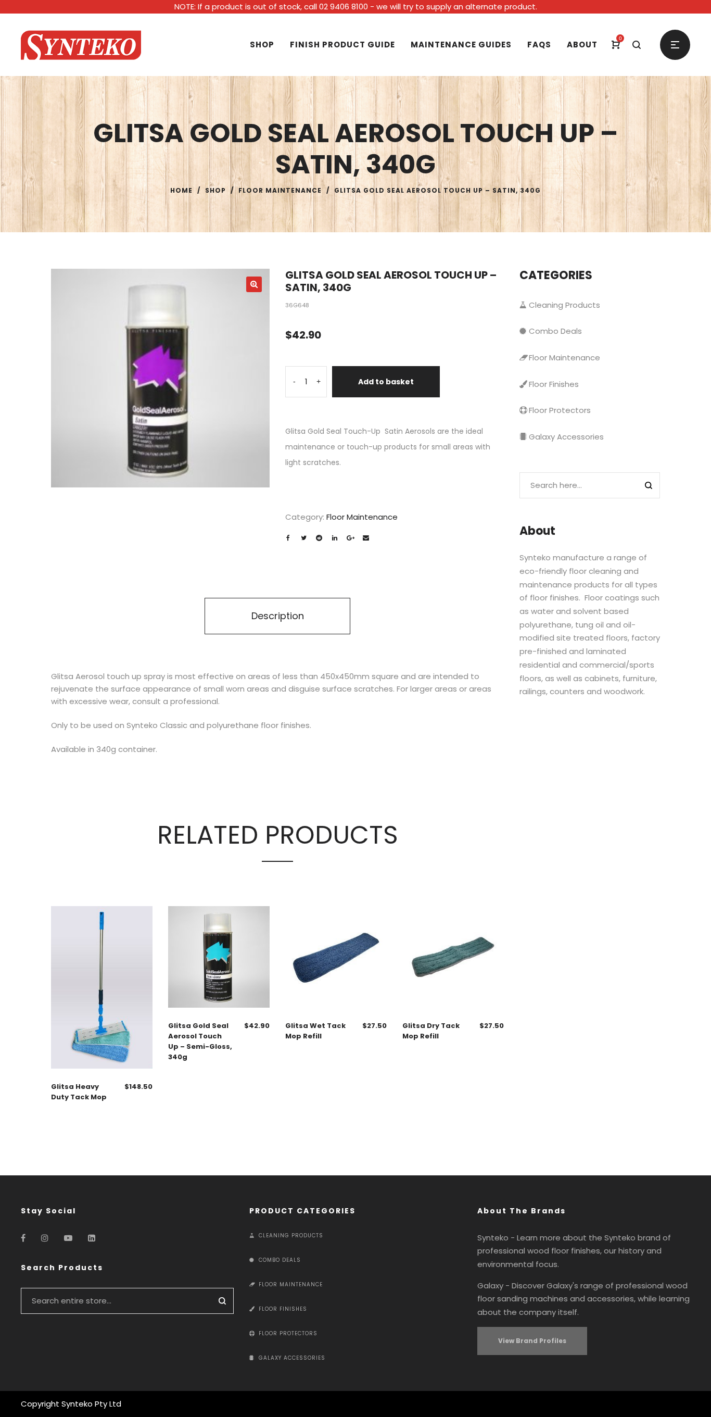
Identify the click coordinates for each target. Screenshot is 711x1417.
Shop (215, 190)
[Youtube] (68, 1238)
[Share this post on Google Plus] (350, 538)
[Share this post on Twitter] (303, 538)
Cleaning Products (564, 304)
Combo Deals (555, 330)
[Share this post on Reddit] (319, 538)
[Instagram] (44, 1238)
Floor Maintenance (280, 190)
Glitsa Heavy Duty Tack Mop (79, 1092)
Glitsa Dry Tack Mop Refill (431, 1031)
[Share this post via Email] (366, 538)
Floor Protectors (560, 410)
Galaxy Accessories (566, 436)
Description (277, 615)
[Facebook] (23, 1238)
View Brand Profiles (532, 1340)
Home (181, 190)
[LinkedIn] (91, 1238)
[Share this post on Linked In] (334, 538)
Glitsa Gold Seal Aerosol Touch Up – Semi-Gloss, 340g (200, 1041)
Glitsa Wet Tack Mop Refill (315, 1031)
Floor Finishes (554, 384)
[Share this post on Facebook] (288, 538)
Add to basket (386, 382)
